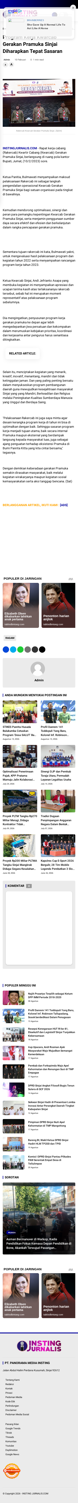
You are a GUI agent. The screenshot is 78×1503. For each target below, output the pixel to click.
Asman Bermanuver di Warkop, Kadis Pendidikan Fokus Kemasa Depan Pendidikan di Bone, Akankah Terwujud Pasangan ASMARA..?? (38, 1243)
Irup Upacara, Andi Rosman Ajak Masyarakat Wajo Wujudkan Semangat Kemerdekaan (50, 1051)
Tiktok (8, 1432)
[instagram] (15, 4)
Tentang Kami (12, 1380)
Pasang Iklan (12, 1424)
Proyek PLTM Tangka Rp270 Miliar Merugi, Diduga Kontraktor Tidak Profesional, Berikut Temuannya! (20, 820)
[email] (35, 649)
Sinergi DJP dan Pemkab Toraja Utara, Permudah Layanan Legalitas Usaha (56, 775)
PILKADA (12, 1233)
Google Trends (12, 1428)
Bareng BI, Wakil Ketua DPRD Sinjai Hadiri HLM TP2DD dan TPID (48, 1142)
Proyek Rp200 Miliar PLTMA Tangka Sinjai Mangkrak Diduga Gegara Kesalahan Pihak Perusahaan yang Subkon (20, 865)
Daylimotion (11, 1450)
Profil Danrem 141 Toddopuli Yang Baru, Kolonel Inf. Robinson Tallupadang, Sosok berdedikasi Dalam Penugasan (54, 731)
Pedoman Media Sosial (17, 1414)
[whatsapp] (20, 649)
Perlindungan (12, 1405)
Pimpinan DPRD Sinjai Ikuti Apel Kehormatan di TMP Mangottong (47, 1124)
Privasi (8, 1392)
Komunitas (11, 1441)
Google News (12, 1454)
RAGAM (9, 637)
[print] (27, 649)
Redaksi (9, 1384)
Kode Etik (10, 1401)
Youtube (9, 1445)
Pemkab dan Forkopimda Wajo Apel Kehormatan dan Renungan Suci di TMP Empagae (51, 1069)
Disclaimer (11, 1410)
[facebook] (4, 4)
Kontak (9, 1388)
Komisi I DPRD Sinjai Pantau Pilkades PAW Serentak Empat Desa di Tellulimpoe (49, 1160)
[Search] (74, 4)
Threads (9, 1437)
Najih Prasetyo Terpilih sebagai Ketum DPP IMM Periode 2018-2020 (50, 995)
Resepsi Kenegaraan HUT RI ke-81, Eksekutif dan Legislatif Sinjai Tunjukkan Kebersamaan (51, 1032)
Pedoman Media (13, 1397)
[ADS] (64, 505)
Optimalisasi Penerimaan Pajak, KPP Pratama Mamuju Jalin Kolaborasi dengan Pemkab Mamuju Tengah (18, 776)
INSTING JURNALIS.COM (35, 1493)
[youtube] (21, 4)
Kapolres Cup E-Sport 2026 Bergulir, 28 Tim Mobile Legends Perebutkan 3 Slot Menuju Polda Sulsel (57, 865)
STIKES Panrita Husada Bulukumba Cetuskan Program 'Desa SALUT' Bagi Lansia (20, 731)
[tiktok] (26, 4)
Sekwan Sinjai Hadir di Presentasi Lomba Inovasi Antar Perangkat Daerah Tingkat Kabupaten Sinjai (51, 1106)
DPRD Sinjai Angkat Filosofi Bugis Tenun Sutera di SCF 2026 (51, 1087)
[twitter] (10, 4)
